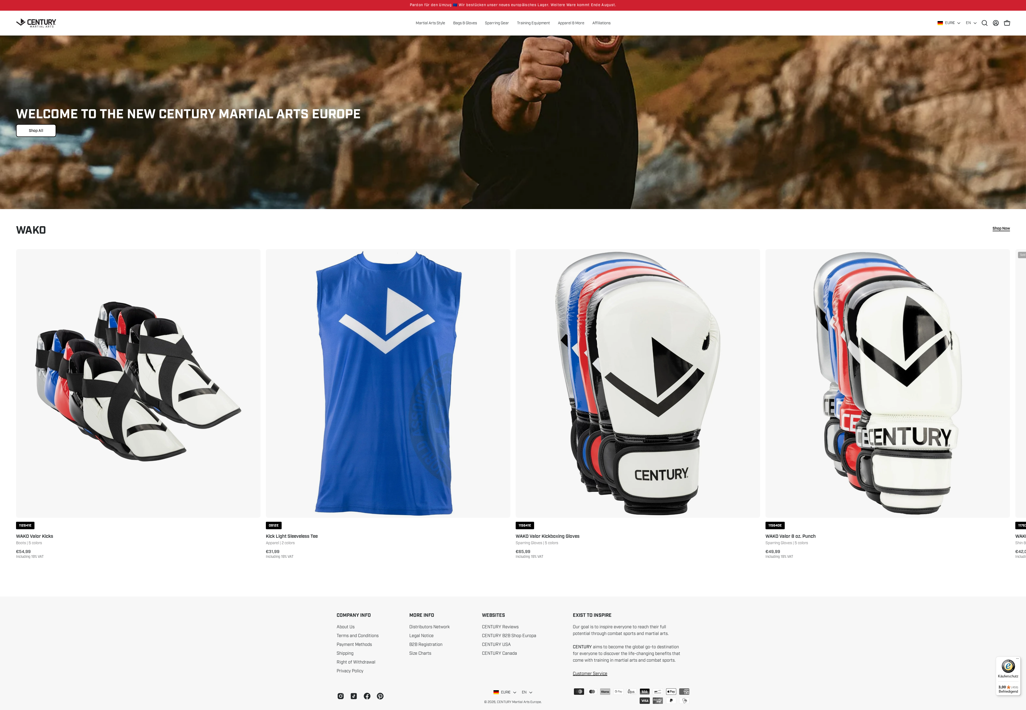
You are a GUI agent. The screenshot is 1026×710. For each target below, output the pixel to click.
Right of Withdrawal (356, 662)
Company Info (354, 615)
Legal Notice (421, 635)
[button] (571, 23)
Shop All (36, 130)
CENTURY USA (496, 644)
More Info (421, 615)
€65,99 (529, 554)
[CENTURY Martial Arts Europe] (36, 23)
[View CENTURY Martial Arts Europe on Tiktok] (353, 696)
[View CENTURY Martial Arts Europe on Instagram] (340, 696)
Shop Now (1001, 228)
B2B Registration (425, 644)
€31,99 (280, 554)
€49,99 (779, 554)
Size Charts (420, 653)
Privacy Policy (350, 671)
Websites (493, 615)
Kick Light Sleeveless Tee (292, 536)
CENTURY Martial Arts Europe (519, 702)
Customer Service (590, 673)
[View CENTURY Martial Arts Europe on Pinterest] (379, 696)
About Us (346, 627)
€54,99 (30, 554)
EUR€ (950, 23)
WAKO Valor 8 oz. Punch (790, 536)
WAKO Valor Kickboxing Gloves (548, 536)
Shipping (345, 653)
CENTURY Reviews (500, 627)
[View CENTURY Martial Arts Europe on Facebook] (366, 696)
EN (968, 23)
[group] (513, 5)
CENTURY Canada (499, 653)
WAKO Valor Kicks (34, 536)
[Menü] (1017, 660)
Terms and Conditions (358, 635)
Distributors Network (429, 627)
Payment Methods (354, 644)
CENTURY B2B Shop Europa (509, 635)
